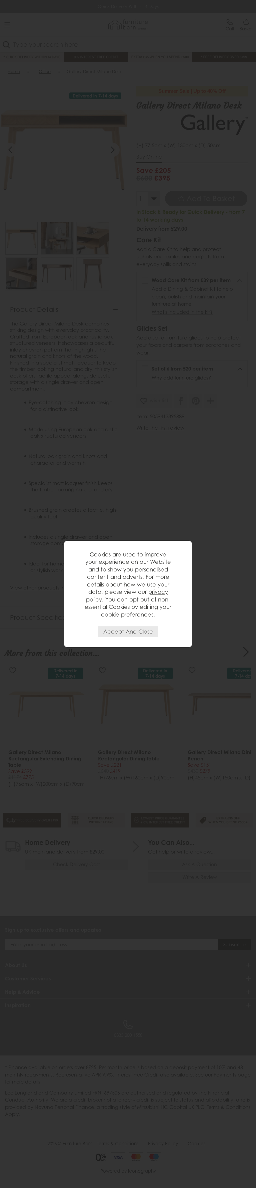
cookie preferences (127, 614)
